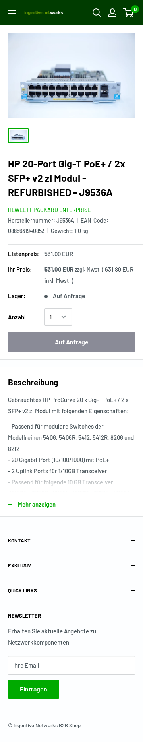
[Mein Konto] (112, 12)
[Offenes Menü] (12, 13)
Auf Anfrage (72, 342)
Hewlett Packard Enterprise (49, 209)
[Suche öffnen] (97, 12)
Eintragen (33, 689)
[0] (128, 12)
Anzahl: (18, 316)
